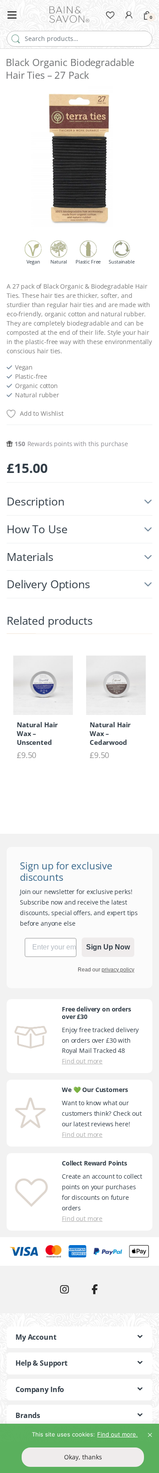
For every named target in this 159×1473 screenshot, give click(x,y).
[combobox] (79, 39)
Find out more (82, 1061)
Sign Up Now (108, 947)
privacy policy (118, 970)
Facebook (94, 1289)
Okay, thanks (83, 1457)
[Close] (149, 1431)
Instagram (64, 1289)
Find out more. (117, 1434)
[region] (79, 1448)
